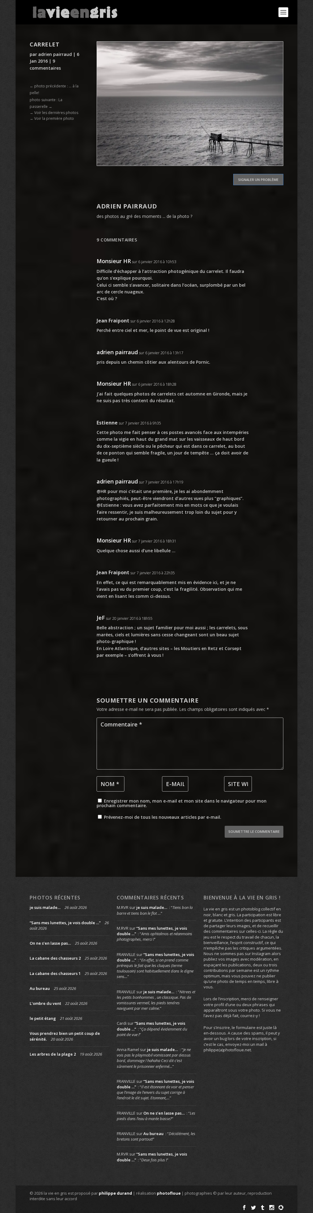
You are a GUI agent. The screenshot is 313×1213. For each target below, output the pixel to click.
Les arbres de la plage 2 (53, 1054)
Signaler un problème (258, 179)
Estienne (107, 422)
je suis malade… (45, 907)
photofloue (169, 1193)
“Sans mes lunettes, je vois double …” (65, 922)
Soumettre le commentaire (254, 831)
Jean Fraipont (113, 320)
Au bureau (40, 988)
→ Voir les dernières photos (54, 112)
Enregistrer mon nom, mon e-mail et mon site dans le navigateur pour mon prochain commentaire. (182, 803)
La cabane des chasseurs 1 (55, 973)
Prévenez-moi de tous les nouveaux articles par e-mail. (162, 817)
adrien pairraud (55, 54)
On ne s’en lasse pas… (50, 943)
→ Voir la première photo (52, 118)
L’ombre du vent (45, 1003)
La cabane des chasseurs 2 (55, 958)
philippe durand (115, 1193)
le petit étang (43, 1018)
